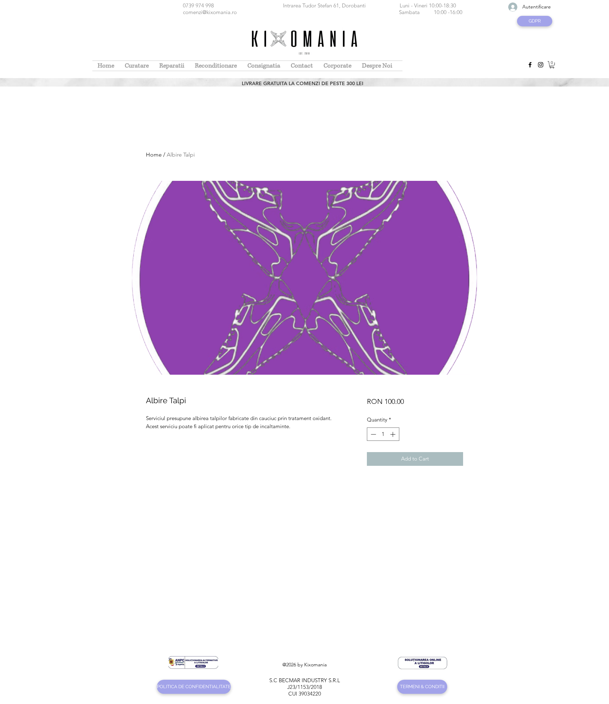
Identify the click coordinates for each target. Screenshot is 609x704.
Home (154, 154)
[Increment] (393, 434)
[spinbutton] (383, 434)
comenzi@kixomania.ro (210, 12)
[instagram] (540, 64)
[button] (552, 64)
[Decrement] (372, 434)
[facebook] (530, 64)
